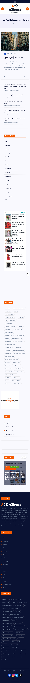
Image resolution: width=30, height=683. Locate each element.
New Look (8, 168)
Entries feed (9, 427)
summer (18, 365)
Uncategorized (9, 196)
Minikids (19, 347)
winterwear (8, 384)
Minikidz (8, 350)
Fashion (7, 149)
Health (7, 157)
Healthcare (21, 335)
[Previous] (22, 457)
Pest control (17, 362)
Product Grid (9, 365)
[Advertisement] (14, 281)
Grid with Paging (10, 335)
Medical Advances (10, 344)
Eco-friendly (9, 323)
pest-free (8, 362)
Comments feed (10, 430)
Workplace (17, 384)
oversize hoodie (10, 356)
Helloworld (9, 54)
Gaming (7, 153)
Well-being (8, 377)
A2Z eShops (11, 505)
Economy (7, 145)
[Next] (25, 457)
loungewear (9, 341)
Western (7, 200)
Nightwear (8, 353)
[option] (15, 473)
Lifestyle (7, 164)
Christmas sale (9, 314)
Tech (6, 184)
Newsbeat (8, 176)
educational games (10, 326)
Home (15, 24)
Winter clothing (17, 380)
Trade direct (9, 371)
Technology (8, 188)
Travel (7, 192)
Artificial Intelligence (19, 308)
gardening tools (18, 329)
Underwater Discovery (11, 374)
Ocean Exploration (20, 353)
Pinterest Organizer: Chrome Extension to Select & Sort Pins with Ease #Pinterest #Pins (15, 86)
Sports (7, 180)
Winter (7, 380)
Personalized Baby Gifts (12, 359)
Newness (7, 172)
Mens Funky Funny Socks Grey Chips (15, 95)
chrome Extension (10, 317)
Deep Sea (21, 317)
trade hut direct (20, 371)
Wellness (17, 377)
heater (7, 338)
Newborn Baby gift (19, 350)
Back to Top (16, 679)
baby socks (8, 311)
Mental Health (9, 347)
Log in (7, 423)
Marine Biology (19, 341)
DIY (6, 141)
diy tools (13, 320)
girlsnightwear (9, 332)
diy (6, 320)
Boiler (16, 311)
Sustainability (9, 368)
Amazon (8, 308)
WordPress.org (10, 434)
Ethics (20, 326)
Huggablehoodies (17, 338)
